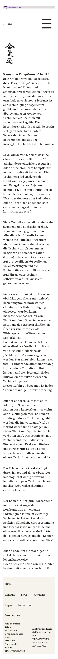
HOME (7, 24)
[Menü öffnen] (47, 24)
